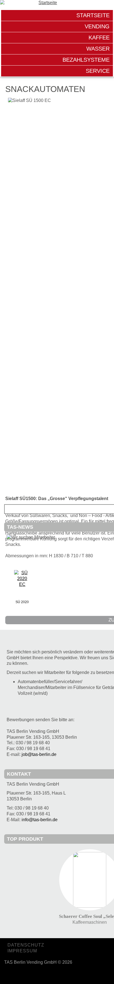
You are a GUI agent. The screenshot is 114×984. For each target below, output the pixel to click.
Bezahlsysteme (86, 60)
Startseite (93, 15)
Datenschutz (25, 945)
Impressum (22, 950)
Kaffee (99, 37)
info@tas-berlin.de (40, 819)
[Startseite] (57, 3)
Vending (97, 26)
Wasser (98, 49)
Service (98, 71)
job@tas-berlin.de (39, 754)
